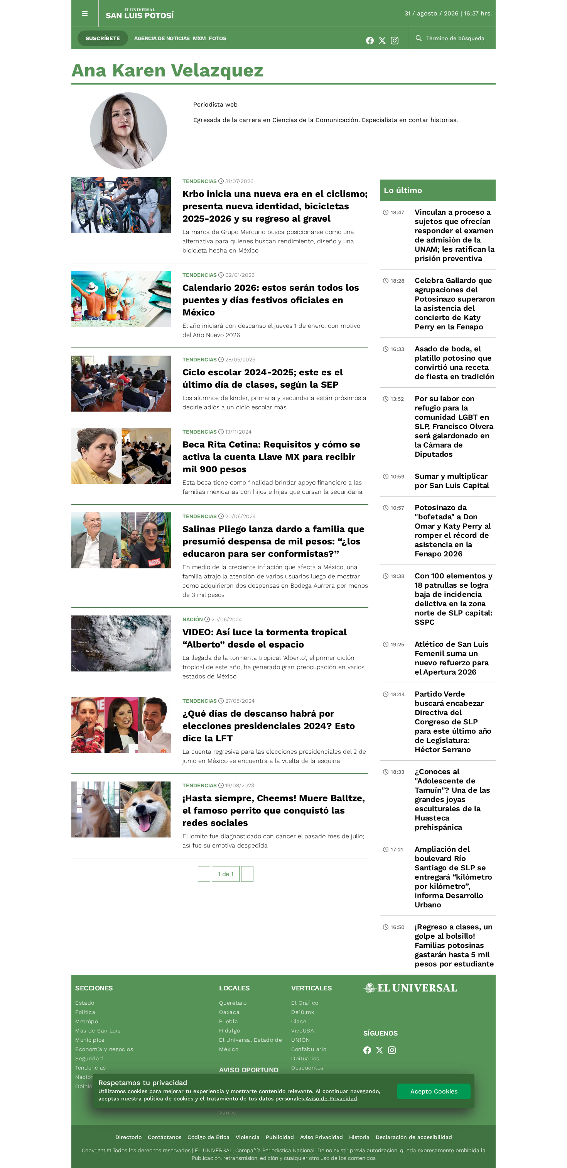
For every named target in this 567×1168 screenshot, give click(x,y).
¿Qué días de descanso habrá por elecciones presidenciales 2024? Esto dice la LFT (268, 726)
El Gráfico (305, 1003)
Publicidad (280, 1137)
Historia (359, 1137)
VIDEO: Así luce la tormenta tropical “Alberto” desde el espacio (264, 638)
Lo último (403, 190)
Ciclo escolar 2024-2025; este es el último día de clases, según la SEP (262, 378)
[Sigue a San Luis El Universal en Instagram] (397, 40)
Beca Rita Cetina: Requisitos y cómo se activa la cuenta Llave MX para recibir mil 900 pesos (271, 457)
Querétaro (232, 1003)
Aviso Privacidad (321, 1137)
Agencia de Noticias (162, 38)
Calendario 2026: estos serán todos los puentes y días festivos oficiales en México (270, 300)
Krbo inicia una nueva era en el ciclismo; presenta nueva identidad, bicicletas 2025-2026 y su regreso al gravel (275, 206)
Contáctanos (164, 1137)
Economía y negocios (104, 1049)
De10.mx (302, 1012)
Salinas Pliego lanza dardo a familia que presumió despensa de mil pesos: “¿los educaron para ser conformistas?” (273, 541)
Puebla (228, 1021)
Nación (192, 619)
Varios (227, 1112)
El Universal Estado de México (250, 1044)
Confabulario (308, 1049)
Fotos (217, 38)
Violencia (248, 1137)
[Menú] (85, 13)
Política (85, 1012)
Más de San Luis (98, 1030)
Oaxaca (229, 1012)
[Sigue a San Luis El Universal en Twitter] (384, 40)
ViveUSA (302, 1030)
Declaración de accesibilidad (414, 1137)
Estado (84, 1003)
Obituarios (305, 1058)
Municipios (90, 1040)
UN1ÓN (300, 1040)
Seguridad (89, 1058)
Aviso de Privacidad (331, 1098)
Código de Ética (208, 1137)
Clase (299, 1021)
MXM (199, 38)
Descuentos (307, 1068)
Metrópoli (88, 1021)
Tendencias (199, 181)
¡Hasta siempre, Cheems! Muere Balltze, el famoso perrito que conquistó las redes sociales (273, 810)
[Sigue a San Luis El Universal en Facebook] (372, 40)
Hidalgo (229, 1030)
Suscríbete (103, 38)
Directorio (128, 1137)
